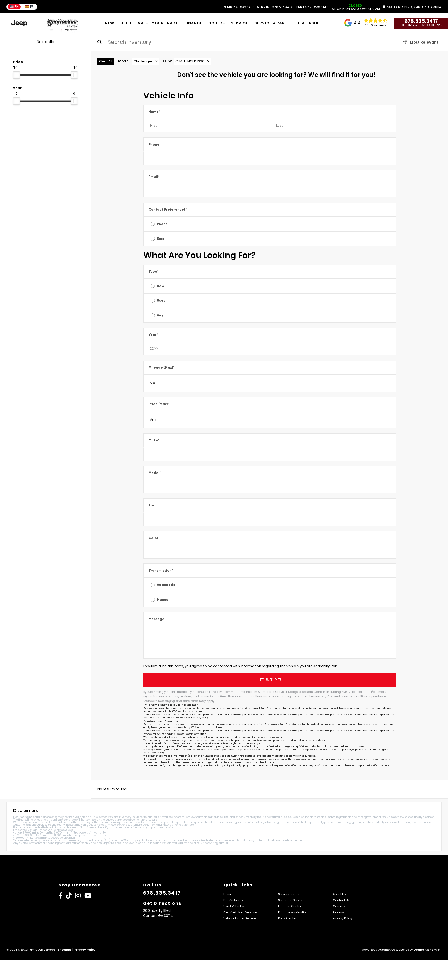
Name (154, 112)
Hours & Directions (421, 25)
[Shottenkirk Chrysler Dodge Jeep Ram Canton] (63, 23)
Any (160, 315)
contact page (203, 762)
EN (17, 6)
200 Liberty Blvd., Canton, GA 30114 (413, 7)
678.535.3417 (238, 7)
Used (161, 300)
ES (32, 6)
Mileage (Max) (162, 367)
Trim (152, 505)
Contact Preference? (168, 209)
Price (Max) (159, 404)
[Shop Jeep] (19, 23)
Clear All (105, 61)
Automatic (166, 585)
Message (156, 619)
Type (154, 271)
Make (154, 440)
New (160, 286)
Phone (154, 144)
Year (153, 335)
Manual (163, 599)
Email (154, 177)
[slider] (16, 75)
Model (155, 473)
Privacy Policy (200, 717)
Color (153, 538)
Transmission (161, 570)
